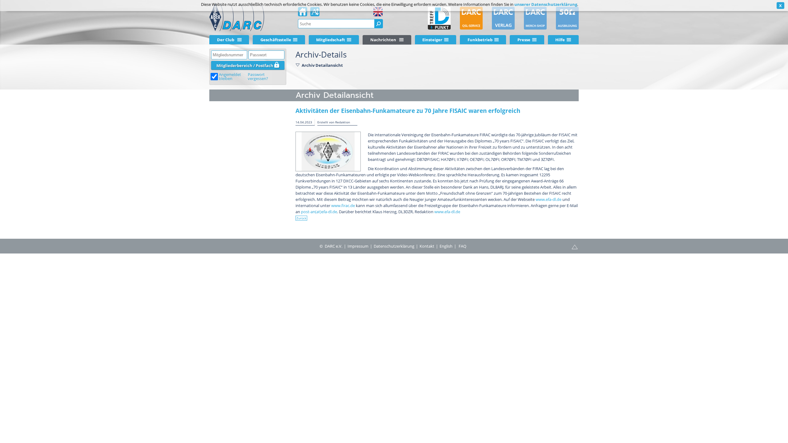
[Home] (302, 13)
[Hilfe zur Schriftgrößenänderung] (315, 13)
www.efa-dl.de (548, 199)
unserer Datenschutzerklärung (545, 4)
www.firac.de (343, 205)
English (446, 246)
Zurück (301, 218)
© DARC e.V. (331, 246)
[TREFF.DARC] (439, 18)
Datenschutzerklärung (394, 246)
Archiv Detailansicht (322, 65)
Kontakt (427, 246)
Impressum (358, 246)
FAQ (462, 246)
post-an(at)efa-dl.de (319, 211)
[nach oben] (575, 246)
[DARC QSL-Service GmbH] (471, 18)
